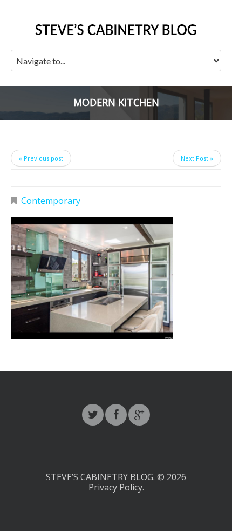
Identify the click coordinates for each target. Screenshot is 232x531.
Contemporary (50, 201)
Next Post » (197, 158)
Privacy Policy (115, 487)
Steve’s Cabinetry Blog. (101, 477)
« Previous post (41, 158)
